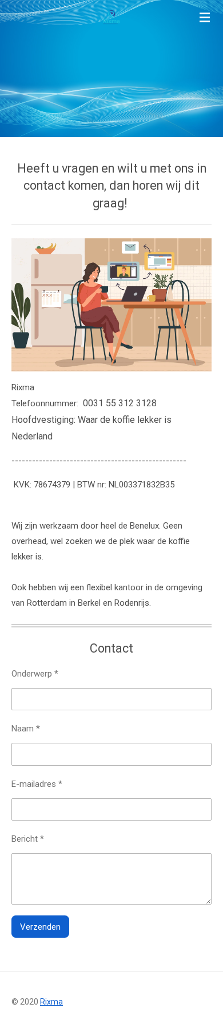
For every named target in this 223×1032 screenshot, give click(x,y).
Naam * (25, 728)
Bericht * (27, 839)
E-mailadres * (36, 784)
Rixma (51, 1001)
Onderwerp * (34, 674)
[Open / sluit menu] (204, 17)
